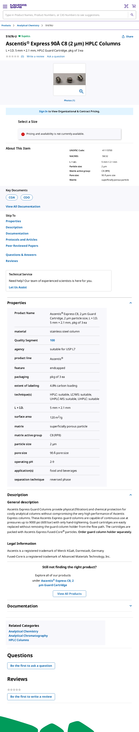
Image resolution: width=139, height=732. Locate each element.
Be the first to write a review (32, 697)
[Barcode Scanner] (126, 6)
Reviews (12, 261)
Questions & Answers (21, 255)
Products (6, 25)
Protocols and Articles (21, 240)
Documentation (17, 233)
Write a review (35, 56)
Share (129, 36)
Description (14, 227)
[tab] (9, 25)
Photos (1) (69, 100)
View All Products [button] (69, 594)
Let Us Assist (18, 287)
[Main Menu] (5, 6)
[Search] (132, 15)
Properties (13, 221)
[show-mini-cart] (133, 6)
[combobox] (69, 15)
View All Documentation (23, 206)
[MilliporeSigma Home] (18, 6)
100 (52, 340)
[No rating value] (13, 56)
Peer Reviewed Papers (22, 246)
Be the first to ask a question (31, 666)
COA (12, 197)
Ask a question (56, 56)
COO (27, 197)
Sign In (43, 111)
